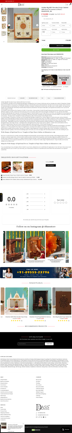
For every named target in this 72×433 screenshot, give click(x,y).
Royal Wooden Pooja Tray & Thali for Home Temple (15, 175)
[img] (11, 204)
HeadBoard (33, 366)
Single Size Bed (53, 364)
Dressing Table (11, 364)
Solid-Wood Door (4, 401)
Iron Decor (11, 363)
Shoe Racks (48, 365)
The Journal (38, 385)
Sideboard (32, 364)
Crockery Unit (26, 364)
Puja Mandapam (61, 360)
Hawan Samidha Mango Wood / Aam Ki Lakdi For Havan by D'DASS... (19, 177)
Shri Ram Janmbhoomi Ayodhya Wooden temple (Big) (33, 317)
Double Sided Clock (41, 361)
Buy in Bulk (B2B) (39, 390)
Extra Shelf (54, 29)
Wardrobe (64, 363)
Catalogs (38, 395)
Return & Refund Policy (5, 414)
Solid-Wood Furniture (53, 366)
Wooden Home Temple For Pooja (28, 361)
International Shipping (41, 393)
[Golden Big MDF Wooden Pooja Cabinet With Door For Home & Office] (4, 11)
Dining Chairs (45, 366)
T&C (42, 98)
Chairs (65, 366)
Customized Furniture (5, 418)
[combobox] (42, 34)
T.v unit (34, 363)
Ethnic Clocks (10, 360)
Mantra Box (64, 29)
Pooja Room (3, 388)
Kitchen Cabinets (26, 366)
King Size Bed (38, 364)
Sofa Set (64, 365)
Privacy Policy (3, 411)
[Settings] (67, 4)
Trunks (22, 360)
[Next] (37, 25)
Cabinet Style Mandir (56, 361)
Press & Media (39, 397)
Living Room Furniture (9, 365)
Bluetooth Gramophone (18, 359)
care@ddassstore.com (43, 415)
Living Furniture (3, 379)
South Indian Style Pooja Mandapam (48, 360)
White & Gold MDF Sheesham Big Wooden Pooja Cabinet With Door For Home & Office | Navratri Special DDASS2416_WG (56, 317)
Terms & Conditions (4, 416)
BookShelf (44, 363)
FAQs (49, 98)
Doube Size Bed (61, 364)
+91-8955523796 (41, 412)
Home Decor (3, 385)
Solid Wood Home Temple (6, 392)
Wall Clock (48, 361)
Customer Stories (40, 388)
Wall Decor (16, 363)
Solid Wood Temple (29, 359)
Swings (52, 363)
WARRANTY (22, 98)
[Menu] (1, 4)
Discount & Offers (40, 386)
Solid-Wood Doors (35, 360)
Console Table (58, 363)
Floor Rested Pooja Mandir (56, 359)
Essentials (44, 29)
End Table (36, 365)
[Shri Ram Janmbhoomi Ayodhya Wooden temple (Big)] (32, 301)
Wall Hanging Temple (39, 359)
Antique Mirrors (16, 360)
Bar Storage (18, 366)
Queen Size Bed (45, 364)
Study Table (42, 365)
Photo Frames (10, 359)
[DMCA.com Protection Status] (36, 430)
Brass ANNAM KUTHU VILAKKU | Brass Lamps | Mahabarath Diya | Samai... (20, 179)
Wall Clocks (3, 395)
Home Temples (4, 386)
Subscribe (49, 343)
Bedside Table (3, 364)
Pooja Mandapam (4, 390)
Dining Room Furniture (19, 365)
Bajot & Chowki (27, 360)
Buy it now (56, 50)
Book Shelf (61, 366)
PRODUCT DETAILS (11, 98)
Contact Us (2, 420)
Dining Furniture (3, 383)
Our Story (38, 381)
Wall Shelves (3, 359)
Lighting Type (45, 22)
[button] (44, 32)
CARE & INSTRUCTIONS (59, 98)
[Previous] (9, 25)
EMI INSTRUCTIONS (33, 98)
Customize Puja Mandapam (26, 363)
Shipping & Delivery (4, 412)
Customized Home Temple (6, 393)
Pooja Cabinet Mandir (15, 361)
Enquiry (66, 86)
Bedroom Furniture (29, 365)
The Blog (38, 383)
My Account (38, 379)
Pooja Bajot (47, 359)
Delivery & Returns (57, 86)
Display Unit (39, 363)
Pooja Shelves (7, 361)
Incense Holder (55, 22)
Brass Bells (64, 22)
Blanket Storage (18, 364)
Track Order (3, 409)
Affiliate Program (40, 392)
